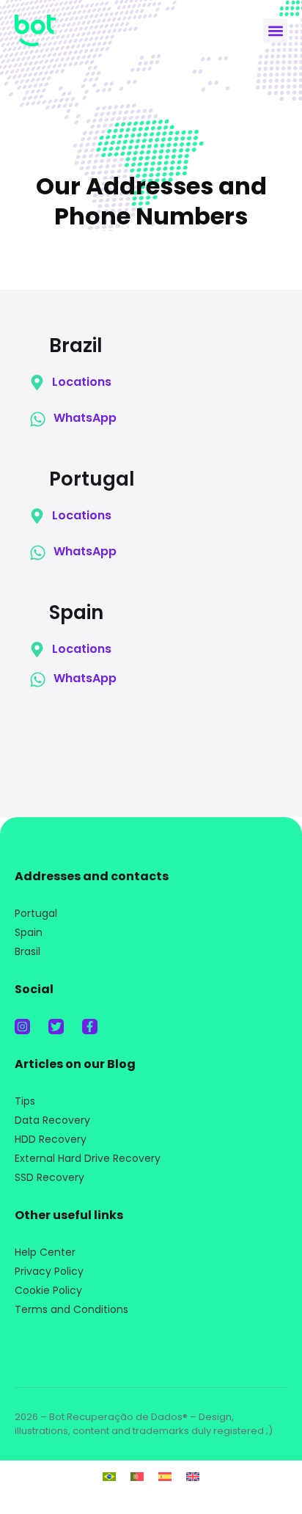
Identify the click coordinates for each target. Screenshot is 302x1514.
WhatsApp (85, 417)
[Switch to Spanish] (165, 1476)
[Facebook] (89, 1026)
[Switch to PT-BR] (109, 1476)
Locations (81, 381)
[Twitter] (56, 1026)
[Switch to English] (193, 1476)
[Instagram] (22, 1026)
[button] (275, 30)
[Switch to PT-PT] (137, 1476)
